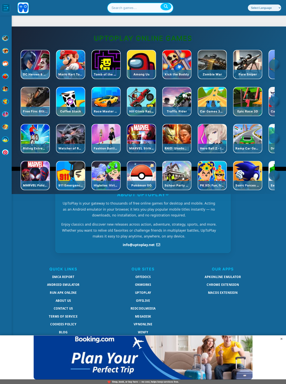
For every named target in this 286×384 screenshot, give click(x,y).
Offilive (143, 301)
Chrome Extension (223, 285)
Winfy (143, 332)
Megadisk (143, 316)
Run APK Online (63, 293)
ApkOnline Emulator (223, 277)
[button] (274, 64)
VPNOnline (143, 324)
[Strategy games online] (6, 127)
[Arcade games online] (6, 51)
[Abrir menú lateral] (6, 8)
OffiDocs (143, 277)
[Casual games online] (6, 76)
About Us (63, 301)
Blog (63, 332)
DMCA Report (63, 277)
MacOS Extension (223, 293)
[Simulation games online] (6, 101)
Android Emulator (63, 285)
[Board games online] (6, 63)
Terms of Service (63, 316)
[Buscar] (166, 6)
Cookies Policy (63, 324)
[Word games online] (6, 139)
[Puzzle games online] (6, 89)
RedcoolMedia (143, 308)
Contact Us (63, 308)
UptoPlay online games (143, 38)
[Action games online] (6, 38)
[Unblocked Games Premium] (6, 152)
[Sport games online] (6, 114)
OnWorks (143, 285)
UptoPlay (143, 293)
